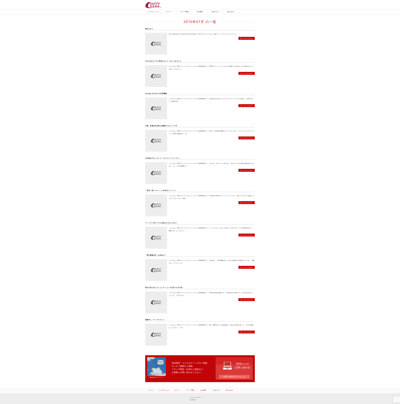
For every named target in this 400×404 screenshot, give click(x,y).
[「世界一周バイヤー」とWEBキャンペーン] (156, 195)
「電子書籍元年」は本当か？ (155, 255)
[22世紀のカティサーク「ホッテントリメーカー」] (156, 163)
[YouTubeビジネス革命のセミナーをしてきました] (156, 66)
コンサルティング (153, 12)
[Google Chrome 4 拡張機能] (156, 98)
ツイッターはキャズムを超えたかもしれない (161, 223)
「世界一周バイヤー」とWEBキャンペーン (160, 190)
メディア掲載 (184, 12)
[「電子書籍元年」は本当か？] (156, 260)
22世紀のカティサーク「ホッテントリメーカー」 (163, 158)
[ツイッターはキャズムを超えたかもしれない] (156, 228)
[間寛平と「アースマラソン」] (156, 325)
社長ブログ (215, 12)
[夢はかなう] (156, 34)
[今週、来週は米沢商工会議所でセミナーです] (156, 131)
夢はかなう (149, 29)
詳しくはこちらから (247, 38)
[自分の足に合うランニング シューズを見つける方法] (156, 292)
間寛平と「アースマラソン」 (155, 320)
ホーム (151, 390)
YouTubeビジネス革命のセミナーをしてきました (163, 61)
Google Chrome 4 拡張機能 (156, 93)
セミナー (168, 12)
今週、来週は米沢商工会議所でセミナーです (161, 126)
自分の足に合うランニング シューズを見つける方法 (164, 287)
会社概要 (199, 12)
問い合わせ (230, 12)
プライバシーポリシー (196, 397)
